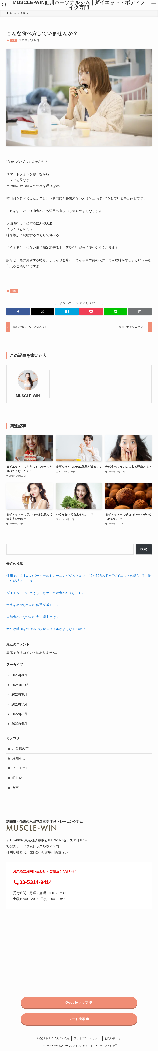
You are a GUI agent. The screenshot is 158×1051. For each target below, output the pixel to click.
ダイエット (20, 768)
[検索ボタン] (4, 5)
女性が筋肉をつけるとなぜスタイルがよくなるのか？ (45, 629)
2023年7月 (19, 704)
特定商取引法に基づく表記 (53, 1038)
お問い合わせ (113, 1038)
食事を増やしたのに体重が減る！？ (32, 605)
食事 (13, 40)
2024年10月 (20, 685)
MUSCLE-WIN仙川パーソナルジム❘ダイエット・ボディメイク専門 (79, 5)
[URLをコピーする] (140, 311)
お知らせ (18, 758)
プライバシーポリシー (87, 1038)
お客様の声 (20, 748)
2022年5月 (19, 723)
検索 (143, 549)
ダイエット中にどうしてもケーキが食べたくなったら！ (47, 593)
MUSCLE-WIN (28, 396)
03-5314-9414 (35, 882)
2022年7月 (19, 714)
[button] (18, 311)
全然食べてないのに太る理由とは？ (32, 617)
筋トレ (17, 778)
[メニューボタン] (153, 5)
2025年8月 (19, 675)
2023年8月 (19, 694)
